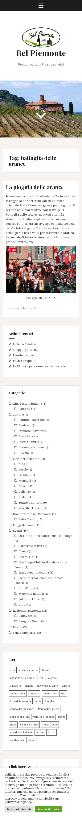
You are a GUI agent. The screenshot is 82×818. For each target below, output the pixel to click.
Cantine (18, 414)
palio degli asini (19, 716)
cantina (29, 685)
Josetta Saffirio (29, 442)
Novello (24, 486)
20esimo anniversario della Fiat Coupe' (46, 536)
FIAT (63, 693)
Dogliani (25, 475)
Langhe (49, 701)
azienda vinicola (28, 670)
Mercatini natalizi (31, 593)
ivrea (38, 701)
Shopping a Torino (26, 349)
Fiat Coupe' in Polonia (34, 572)
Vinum (23, 604)
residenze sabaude (43, 716)
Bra (41, 678)
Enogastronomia (24, 525)
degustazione (18, 693)
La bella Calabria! (25, 344)
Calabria (25, 409)
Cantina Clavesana (32, 420)
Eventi (17, 530)
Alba (22, 464)
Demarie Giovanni (31, 431)
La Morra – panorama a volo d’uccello (39, 366)
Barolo (23, 469)
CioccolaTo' (26, 557)
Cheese (23, 551)
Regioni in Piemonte (27, 610)
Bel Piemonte (41, 52)
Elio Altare (26, 436)
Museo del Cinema (48, 709)
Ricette (18, 627)
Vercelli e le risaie (31, 508)
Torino (51, 732)
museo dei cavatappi (22, 709)
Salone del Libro (30, 599)
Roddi (23, 497)
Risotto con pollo (24, 355)
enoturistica (50, 693)
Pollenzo (25, 491)
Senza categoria (24, 632)
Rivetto (24, 453)
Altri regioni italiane (27, 403)
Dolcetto (34, 693)
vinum (31, 740)
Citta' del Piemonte (26, 459)
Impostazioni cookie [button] (19, 809)
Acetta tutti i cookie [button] (48, 809)
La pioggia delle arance (35, 186)
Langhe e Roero (29, 621)
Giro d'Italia (27, 588)
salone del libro (29, 724)
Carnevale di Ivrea (31, 546)
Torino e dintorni (31, 502)
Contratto (25, 425)
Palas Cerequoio (24, 361)
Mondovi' (25, 480)
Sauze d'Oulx (50, 724)
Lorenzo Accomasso (32, 447)
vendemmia (17, 740)
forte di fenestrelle (20, 701)
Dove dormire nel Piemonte (32, 514)
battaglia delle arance (22, 678)
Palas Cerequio (29, 519)
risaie (13, 724)
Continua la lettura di (27, 309)
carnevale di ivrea (47, 685)
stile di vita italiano (21, 732)
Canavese (25, 615)
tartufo (40, 732)
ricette (61, 716)
